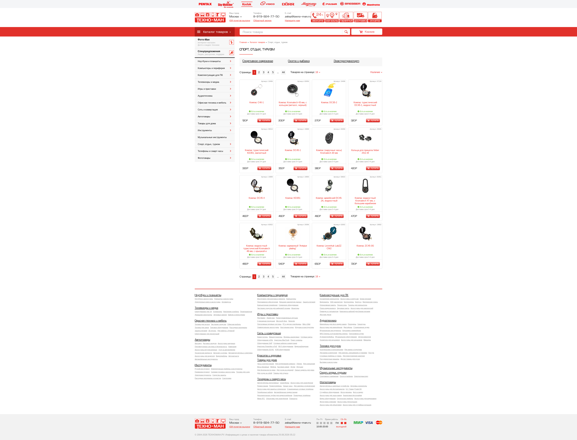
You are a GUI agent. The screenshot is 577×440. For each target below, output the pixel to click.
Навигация (232, 346)
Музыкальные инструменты (212, 137)
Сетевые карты (306, 337)
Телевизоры (217, 311)
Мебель (273, 367)
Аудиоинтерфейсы (327, 337)
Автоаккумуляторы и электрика (240, 353)
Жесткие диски (325, 314)
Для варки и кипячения (328, 353)
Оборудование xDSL (265, 340)
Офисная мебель (234, 324)
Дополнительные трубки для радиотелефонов (274, 395)
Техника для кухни (330, 346)
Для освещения (309, 364)
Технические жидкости (203, 353)
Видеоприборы (221, 356)
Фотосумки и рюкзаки (328, 402)
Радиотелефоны (275, 386)
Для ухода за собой (264, 373)
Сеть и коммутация (208, 109)
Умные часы (288, 386)
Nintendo (291, 321)
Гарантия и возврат (346, 17)
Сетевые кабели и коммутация (285, 343)
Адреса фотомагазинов (332, 17)
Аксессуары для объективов (331, 405)
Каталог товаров (215, 31)
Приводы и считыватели (329, 311)
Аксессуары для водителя (205, 356)
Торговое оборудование (219, 327)
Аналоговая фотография (352, 395)
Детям (292, 367)
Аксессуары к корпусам (349, 299)
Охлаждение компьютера (329, 299)
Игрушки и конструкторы (304, 327)
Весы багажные (263, 367)
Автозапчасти (233, 356)
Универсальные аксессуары (268, 327)
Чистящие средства (218, 324)
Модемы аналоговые (291, 337)
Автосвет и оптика (220, 353)
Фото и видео (358, 392)
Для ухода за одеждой (285, 370)
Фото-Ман (208, 42)
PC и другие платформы (292, 324)
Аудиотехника (205, 96)
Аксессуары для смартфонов (301, 383)
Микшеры (367, 340)
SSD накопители (336, 302)
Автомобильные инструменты (206, 359)
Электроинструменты (203, 375)
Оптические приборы (345, 398)
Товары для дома (207, 123)
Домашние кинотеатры (203, 315)
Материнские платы (370, 302)
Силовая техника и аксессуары (223, 372)
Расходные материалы (238, 327)
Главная (243, 42)
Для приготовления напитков (354, 356)
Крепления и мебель (231, 311)
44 (283, 72)
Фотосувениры (346, 392)
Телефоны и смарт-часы (210, 151)
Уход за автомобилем (226, 350)
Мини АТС (261, 398)
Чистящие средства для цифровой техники (273, 308)
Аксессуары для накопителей (362, 308)
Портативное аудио (356, 334)
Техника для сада (243, 372)
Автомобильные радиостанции (285, 392)
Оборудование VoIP (264, 343)
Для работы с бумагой (225, 331)
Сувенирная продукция (266, 321)
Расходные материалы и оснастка (208, 378)
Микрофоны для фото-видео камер (333, 324)
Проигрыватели (246, 311)
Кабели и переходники (236, 315)
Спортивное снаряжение (258, 61)
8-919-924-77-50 (266, 16)
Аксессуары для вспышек (347, 402)
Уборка (299, 364)
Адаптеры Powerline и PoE (267, 346)
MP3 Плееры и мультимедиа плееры (334, 334)
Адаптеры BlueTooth (281, 340)
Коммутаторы (262, 337)
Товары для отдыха (280, 373)
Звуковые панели (220, 315)
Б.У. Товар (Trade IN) (354, 389)
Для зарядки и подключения (304, 386)
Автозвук (198, 343)
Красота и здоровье (269, 355)
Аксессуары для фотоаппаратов (332, 389)
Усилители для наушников (330, 340)
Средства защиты (219, 375)
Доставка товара (360, 17)
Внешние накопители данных (290, 302)
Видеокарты (324, 302)
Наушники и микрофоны (351, 330)
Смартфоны (284, 383)
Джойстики (271, 318)
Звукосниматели (364, 337)
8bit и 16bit (306, 324)
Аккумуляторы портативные (268, 383)
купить (266, 120)
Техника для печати (202, 324)
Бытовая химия (283, 367)
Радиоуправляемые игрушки (287, 318)
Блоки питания (365, 299)
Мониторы (295, 308)
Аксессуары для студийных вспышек (357, 405)
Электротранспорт (346, 61)
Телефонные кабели (265, 392)
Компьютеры (291, 299)
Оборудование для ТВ (203, 311)
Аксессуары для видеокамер (365, 398)
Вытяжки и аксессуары (328, 362)
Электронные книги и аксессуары (207, 302)
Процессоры (342, 305)
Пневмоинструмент (202, 372)
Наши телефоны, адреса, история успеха (318, 17)
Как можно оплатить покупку (375, 17)
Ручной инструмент (202, 369)
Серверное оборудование (288, 305)
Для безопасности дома (266, 370)
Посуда (371, 353)
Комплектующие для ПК (210, 75)
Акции (303, 17)
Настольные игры (287, 327)
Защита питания (309, 302)
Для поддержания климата (285, 364)
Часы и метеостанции (265, 364)
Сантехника (226, 378)
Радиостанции (262, 386)
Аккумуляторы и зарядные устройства (334, 386)
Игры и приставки (207, 89)
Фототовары (204, 158)
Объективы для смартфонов (277, 398)
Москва (234, 16)
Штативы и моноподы (358, 386)
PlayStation (261, 318)
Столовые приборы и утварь (331, 356)
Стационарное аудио (361, 327)
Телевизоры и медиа (208, 82)
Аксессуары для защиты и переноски (271, 389)
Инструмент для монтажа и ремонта (271, 299)
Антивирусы (226, 302)
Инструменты (205, 130)
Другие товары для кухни (350, 359)
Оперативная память (328, 305)
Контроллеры (349, 302)
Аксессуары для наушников (351, 340)
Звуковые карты (343, 308)
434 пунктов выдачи (239, 20)
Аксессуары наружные (226, 343)
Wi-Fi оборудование (285, 346)
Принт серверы (296, 340)
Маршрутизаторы (275, 337)
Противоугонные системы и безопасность (211, 346)
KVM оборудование (282, 349)
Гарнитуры (361, 324)
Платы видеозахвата (328, 308)
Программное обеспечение (267, 302)
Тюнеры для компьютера (357, 305)
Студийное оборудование (329, 392)
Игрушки (299, 367)
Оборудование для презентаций (207, 334)
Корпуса (358, 302)
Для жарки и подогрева (353, 349)
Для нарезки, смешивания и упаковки (352, 353)
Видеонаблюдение (301, 346)
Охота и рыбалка (299, 61)
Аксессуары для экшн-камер (331, 395)
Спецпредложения (211, 52)
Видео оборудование (328, 398)
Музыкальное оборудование (346, 337)
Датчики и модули (210, 343)
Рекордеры (352, 324)
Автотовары (204, 116)
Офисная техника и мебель (212, 103)
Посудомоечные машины (329, 359)
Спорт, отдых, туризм (209, 144)
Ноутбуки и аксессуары (204, 299)
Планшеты (293, 398)
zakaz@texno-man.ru (298, 423)
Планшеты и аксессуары (223, 299)
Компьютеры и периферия (211, 68)
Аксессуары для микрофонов (331, 327)
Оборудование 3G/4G (265, 349)
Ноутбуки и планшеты (209, 61)
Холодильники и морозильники (331, 349)
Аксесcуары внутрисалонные (206, 350)
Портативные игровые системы (269, 324)
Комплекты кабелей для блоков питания (355, 311)
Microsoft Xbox (281, 321)
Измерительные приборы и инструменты (226, 369)
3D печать (212, 331)
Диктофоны (347, 327)
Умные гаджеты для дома (304, 370)
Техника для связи (202, 327)
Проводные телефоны (301, 395)
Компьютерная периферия (267, 305)
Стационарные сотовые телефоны (300, 389)
